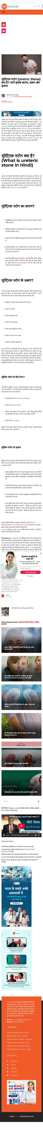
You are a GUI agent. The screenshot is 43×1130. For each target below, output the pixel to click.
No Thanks (30, 576)
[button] (29, 557)
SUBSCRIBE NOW (30, 572)
